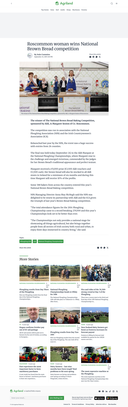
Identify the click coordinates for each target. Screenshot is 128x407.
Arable (62, 10)
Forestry (84, 10)
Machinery (76, 10)
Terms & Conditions (78, 404)
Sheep (69, 10)
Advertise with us (101, 404)
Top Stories (45, 10)
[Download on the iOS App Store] (99, 398)
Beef (57, 10)
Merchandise (112, 404)
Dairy (52, 10)
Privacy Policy (90, 404)
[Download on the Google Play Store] (112, 398)
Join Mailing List (56, 398)
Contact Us (67, 404)
